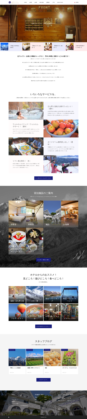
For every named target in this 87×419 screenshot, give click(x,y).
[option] (43, 40)
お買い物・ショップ (62, 405)
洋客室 (36, 397)
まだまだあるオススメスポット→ (43, 326)
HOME (25, 2)
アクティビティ (61, 403)
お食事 (35, 2)
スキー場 (69, 398)
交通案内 (48, 2)
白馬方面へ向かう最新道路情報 (62, 409)
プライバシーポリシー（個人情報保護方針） (20, 405)
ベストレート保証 (15, 403)
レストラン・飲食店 (71, 403)
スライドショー (11, 349)
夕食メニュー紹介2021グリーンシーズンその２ (48, 402)
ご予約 (53, 2)
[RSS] (8, 417)
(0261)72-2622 (60, 2)
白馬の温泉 (41, 2)
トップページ (14, 397)
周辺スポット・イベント (71, 401)
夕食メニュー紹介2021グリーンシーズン (39, 402)
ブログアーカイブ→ (43, 379)
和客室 (45, 397)
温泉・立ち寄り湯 (61, 398)
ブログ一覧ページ (15, 399)
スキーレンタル (70, 405)
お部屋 (30, 2)
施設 (36, 399)
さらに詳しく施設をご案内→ (43, 259)
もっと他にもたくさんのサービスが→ (43, 178)
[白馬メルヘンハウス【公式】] (14, 2)
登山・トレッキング (62, 400)
